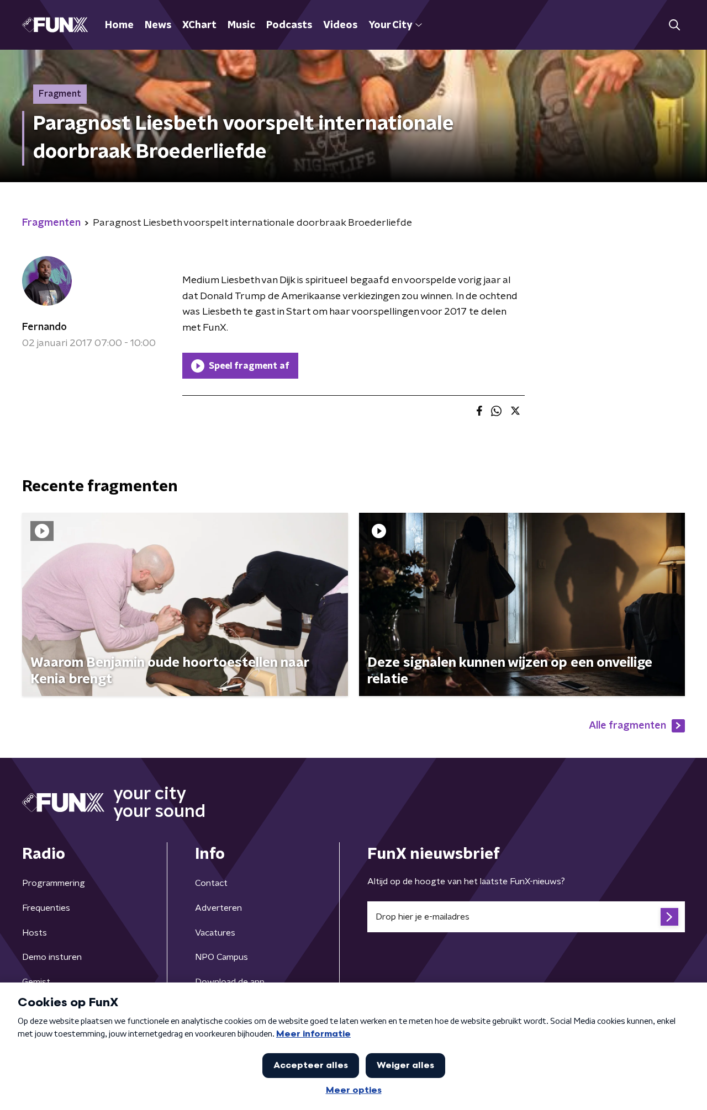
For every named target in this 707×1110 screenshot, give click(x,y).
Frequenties (46, 908)
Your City (390, 25)
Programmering (53, 883)
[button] (674, 25)
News (158, 25)
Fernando (44, 327)
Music (241, 25)
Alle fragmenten (627, 726)
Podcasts (289, 25)
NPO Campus (221, 957)
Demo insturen (52, 957)
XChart (199, 25)
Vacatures (215, 932)
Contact (211, 883)
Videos (340, 25)
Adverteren (218, 908)
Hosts (34, 932)
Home (119, 25)
